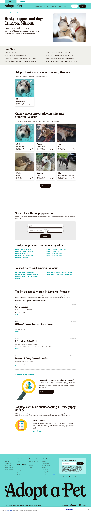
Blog (30, 463)
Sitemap (44, 461)
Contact (31, 465)
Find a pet (7, 461)
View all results (45, 186)
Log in (18, 474)
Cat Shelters (19, 470)
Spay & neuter (8, 465)
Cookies (44, 467)
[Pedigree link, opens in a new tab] (80, 505)
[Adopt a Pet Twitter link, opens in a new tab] (63, 476)
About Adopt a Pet (33, 461)
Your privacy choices (47, 474)
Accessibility (45, 469)
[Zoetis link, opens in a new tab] (84, 505)
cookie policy (9, 510)
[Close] (88, 509)
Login (74, 6)
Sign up (83, 6)
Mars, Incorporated (46, 471)
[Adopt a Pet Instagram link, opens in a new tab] (72, 476)
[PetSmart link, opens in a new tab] (73, 505)
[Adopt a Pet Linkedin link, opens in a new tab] (75, 476)
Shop (64, 6)
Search (45, 236)
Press (30, 467)
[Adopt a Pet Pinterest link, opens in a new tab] (66, 476)
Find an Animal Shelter (46, 391)
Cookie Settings (37, 505)
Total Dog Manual (9, 467)
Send (80, 463)
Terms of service (46, 465)
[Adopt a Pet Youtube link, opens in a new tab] (69, 476)
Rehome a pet (8, 463)
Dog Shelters (20, 469)
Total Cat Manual (9, 469)
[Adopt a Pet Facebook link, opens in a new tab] (60, 476)
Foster (59, 6)
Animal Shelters (20, 467)
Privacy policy (45, 463)
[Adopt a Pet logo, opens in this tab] (45, 492)
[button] (30, 104)
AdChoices (44, 473)
